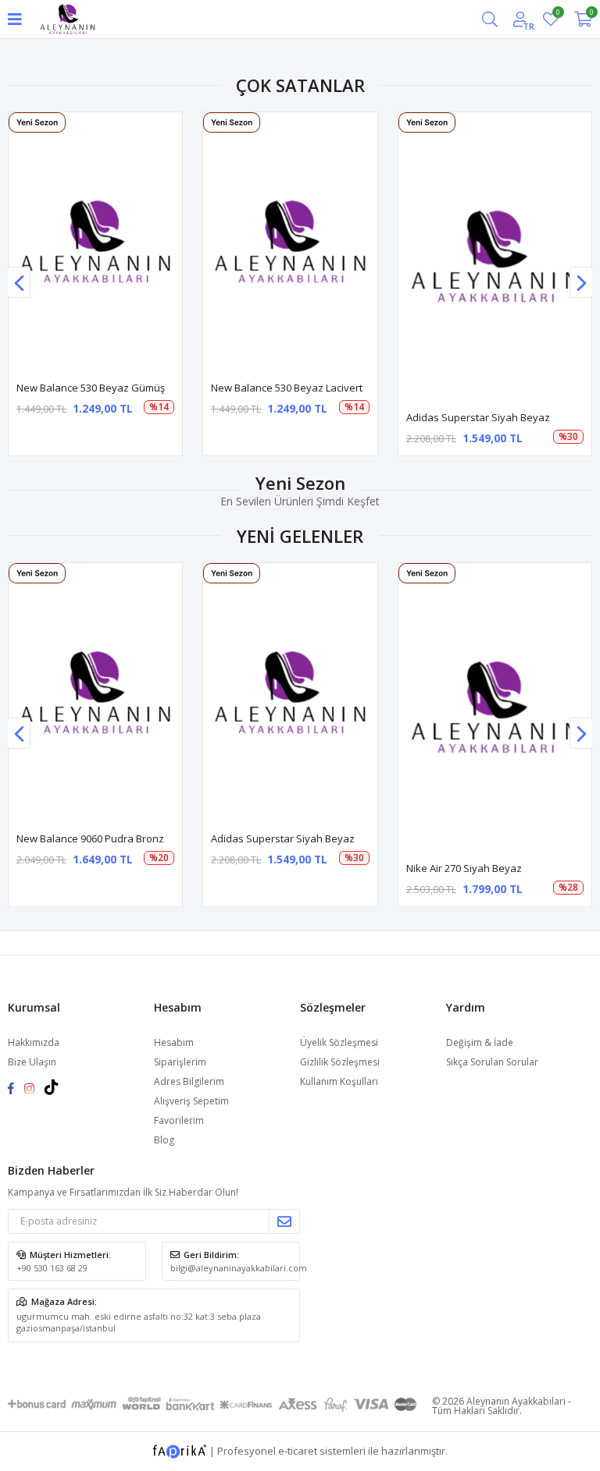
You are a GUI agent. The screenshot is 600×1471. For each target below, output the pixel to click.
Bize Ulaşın (32, 1062)
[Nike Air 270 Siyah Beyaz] (494, 707)
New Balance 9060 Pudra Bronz (90, 838)
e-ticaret (297, 1450)
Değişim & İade (479, 1042)
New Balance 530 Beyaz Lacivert (286, 388)
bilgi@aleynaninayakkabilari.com (238, 1268)
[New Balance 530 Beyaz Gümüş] (95, 242)
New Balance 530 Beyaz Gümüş (90, 388)
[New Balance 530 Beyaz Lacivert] (290, 242)
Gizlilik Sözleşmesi (340, 1062)
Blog (164, 1140)
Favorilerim (557, 14)
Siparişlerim (180, 1062)
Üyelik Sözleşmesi (339, 1042)
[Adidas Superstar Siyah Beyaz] (494, 257)
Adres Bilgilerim (189, 1081)
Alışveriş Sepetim (191, 1101)
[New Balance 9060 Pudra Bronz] (95, 693)
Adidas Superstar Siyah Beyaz (478, 417)
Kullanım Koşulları (339, 1081)
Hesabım (174, 1042)
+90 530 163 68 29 (52, 1268)
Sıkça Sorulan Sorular (492, 1062)
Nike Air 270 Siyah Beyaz (464, 868)
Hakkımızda (33, 1042)
